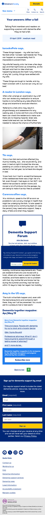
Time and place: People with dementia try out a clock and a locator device (21, 327)
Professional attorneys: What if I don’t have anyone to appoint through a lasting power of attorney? (21, 339)
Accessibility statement (12, 489)
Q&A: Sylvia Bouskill (13, 332)
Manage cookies (9, 493)
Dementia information (11, 474)
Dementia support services (13, 478)
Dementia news (9, 481)
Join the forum (22, 240)
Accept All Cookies (30, 263)
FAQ (4, 470)
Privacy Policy (30, 436)
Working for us (8, 466)
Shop (28, 12)
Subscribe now (22, 360)
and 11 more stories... (13, 345)
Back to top (19, 369)
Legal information (10, 485)
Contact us (7, 463)
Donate (36, 4)
